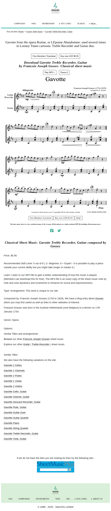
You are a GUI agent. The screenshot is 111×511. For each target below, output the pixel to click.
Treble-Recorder (40, 344)
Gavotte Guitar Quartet (16, 418)
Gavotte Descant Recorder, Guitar (22, 402)
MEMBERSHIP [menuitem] (48, 24)
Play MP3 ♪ (50, 72)
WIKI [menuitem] (33, 24)
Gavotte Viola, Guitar (15, 438)
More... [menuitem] (94, 23)
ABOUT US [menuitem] (97, 499)
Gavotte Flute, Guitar (15, 407)
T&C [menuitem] (68, 499)
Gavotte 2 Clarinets (14, 370)
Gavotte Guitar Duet (14, 412)
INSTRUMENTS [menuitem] (42, 499)
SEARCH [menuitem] (81, 24)
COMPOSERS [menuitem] (19, 24)
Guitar (26, 344)
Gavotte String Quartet (16, 428)
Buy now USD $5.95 (70, 56)
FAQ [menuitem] (10, 499)
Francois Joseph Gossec (36, 339)
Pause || (64, 72)
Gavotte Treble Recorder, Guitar (21, 433)
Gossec (55, 246)
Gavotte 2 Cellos (13, 365)
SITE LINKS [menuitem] (66, 24)
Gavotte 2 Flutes (13, 375)
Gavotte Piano (11, 423)
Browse (8, 339)
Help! (78, 218)
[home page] (55, 8)
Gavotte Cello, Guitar (15, 391)
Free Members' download (40, 218)
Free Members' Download (44, 56)
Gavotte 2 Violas (13, 381)
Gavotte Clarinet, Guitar (16, 397)
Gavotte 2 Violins (13, 386)
